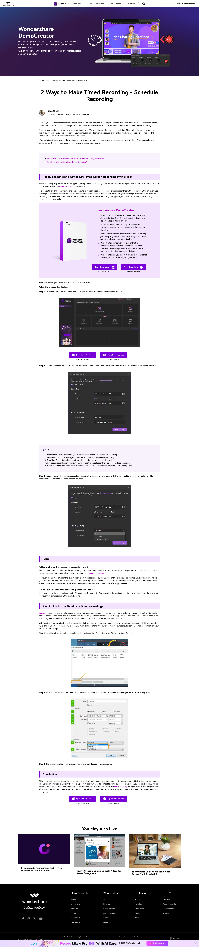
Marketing (138, 904)
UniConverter (76, 904)
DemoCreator (65, 186)
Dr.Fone (74, 913)
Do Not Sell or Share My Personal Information (79, 937)
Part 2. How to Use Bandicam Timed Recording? (67, 162)
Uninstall (136, 937)
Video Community (169, 904)
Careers (106, 918)
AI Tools (138, 899)
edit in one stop (120, 787)
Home (44, 80)
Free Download (103, 267)
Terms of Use (54, 937)
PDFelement (75, 918)
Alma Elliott (53, 111)
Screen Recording (57, 80)
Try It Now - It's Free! (84, 355)
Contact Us (167, 899)
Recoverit (74, 909)
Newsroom (107, 904)
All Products (75, 922)
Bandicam (43, 613)
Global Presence (109, 909)
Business (138, 918)
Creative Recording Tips (77, 80)
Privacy (41, 937)
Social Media (139, 909)
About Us (107, 899)
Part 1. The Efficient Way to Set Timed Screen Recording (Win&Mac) (75, 158)
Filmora (73, 899)
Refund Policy (123, 937)
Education (107, 922)
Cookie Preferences (106, 937)
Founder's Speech (110, 913)
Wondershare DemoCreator (116, 210)
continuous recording (95, 573)
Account (166, 913)
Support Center (168, 909)
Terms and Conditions (25, 937)
